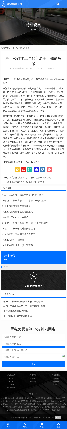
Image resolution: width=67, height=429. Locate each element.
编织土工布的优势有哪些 (16, 217)
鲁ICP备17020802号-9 (47, 418)
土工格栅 (11, 384)
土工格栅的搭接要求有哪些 (17, 206)
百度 (36, 169)
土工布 (11, 382)
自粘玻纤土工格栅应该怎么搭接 (19, 234)
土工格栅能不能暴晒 (14, 240)
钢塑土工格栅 (9, 88)
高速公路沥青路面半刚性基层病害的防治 (31, 177)
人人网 (42, 169)
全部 (6, 267)
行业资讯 (20, 48)
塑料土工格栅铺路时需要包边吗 (19, 228)
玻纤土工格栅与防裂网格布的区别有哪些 (24, 195)
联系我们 (33, 379)
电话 (25, 427)
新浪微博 (23, 169)
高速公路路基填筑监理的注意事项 (28, 181)
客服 (42, 427)
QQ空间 (17, 169)
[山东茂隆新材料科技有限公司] (11, 4)
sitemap (56, 384)
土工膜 (11, 379)
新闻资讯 (56, 382)
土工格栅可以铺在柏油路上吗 (18, 211)
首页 (12, 48)
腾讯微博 (29, 169)
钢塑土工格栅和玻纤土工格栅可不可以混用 (25, 200)
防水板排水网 (11, 387)
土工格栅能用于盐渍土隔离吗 (18, 245)
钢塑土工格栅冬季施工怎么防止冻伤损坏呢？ (26, 223)
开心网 (49, 169)
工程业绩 (56, 379)
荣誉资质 (33, 382)
